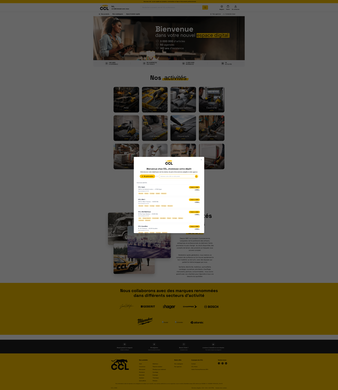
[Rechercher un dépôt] (196, 176)
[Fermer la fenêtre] (201, 159)
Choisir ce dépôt (194, 187)
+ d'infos (197, 189)
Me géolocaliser (148, 176)
